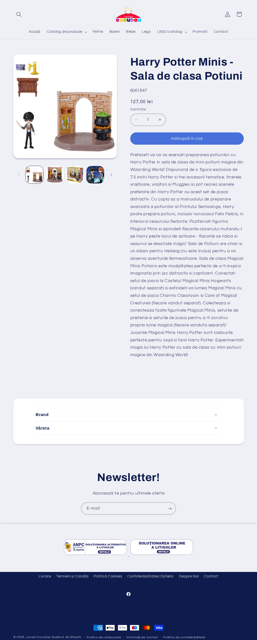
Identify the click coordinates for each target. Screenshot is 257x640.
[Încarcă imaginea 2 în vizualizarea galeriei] (54, 174)
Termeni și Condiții (72, 576)
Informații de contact (142, 637)
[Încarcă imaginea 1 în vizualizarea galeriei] (34, 174)
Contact (211, 576)
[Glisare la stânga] (18, 174)
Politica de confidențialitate (184, 637)
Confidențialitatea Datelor (150, 576)
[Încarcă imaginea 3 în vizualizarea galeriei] (75, 174)
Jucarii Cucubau (38, 637)
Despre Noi (189, 576)
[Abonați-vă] (170, 508)
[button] (19, 14)
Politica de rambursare (104, 637)
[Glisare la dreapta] (111, 174)
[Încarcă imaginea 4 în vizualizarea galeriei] (95, 174)
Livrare (45, 576)
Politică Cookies (108, 576)
